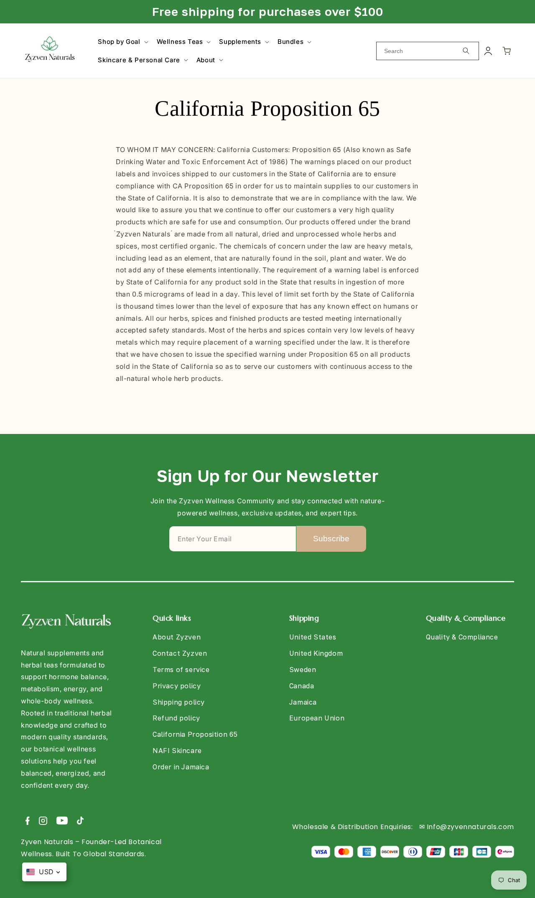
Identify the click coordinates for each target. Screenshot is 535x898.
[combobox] (427, 51)
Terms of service (181, 669)
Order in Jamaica (181, 767)
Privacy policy (177, 686)
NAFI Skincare (177, 750)
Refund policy (176, 718)
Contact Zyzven (180, 653)
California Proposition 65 (195, 734)
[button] (122, 42)
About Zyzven (177, 637)
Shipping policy (179, 702)
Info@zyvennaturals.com (470, 827)
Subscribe (331, 538)
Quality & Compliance (462, 637)
